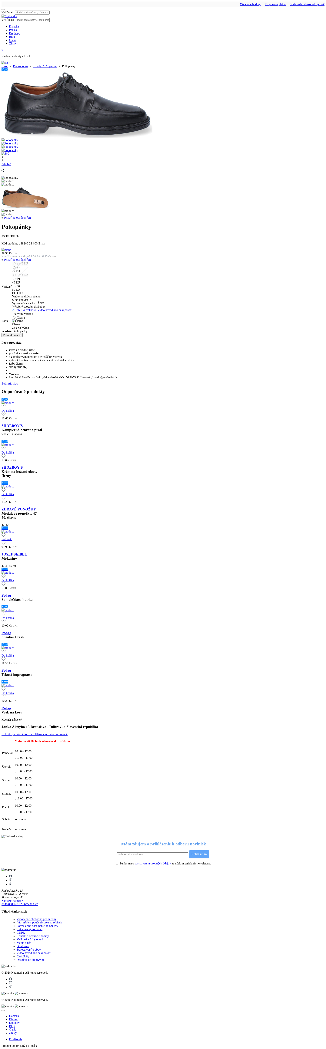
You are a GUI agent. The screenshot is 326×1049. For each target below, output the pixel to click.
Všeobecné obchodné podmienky (36, 919)
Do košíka (8, 410)
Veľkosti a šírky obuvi (30, 939)
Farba (5, 320)
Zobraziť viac (10, 383)
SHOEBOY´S (12, 426)
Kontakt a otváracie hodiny (33, 936)
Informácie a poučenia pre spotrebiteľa (39, 922)
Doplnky (14, 33)
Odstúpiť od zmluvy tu (30, 959)
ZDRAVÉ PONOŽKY (19, 509)
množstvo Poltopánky (14, 331)
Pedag (6, 595)
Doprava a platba (275, 4)
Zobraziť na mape (12, 900)
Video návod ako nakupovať (307, 4)
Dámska (14, 26)
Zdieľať (6, 164)
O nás (12, 40)
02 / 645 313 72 (28, 904)
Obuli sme (23, 946)
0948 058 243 (10, 904)
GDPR (21, 932)
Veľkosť (7, 286)
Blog (12, 36)
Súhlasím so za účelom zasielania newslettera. (165, 863)
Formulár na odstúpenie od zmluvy (37, 925)
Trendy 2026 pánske (45, 66)
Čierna (21, 317)
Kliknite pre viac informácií (18, 734)
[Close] (3, 1010)
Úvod (5, 66)
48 (18, 275)
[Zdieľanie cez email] (3, 167)
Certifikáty (23, 956)
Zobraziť (7, 539)
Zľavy (13, 43)
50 (18, 286)
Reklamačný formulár (29, 929)
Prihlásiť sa (199, 854)
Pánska (13, 29)
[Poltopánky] (77, 136)
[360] (5, 153)
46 (18, 263)
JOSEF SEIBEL (14, 554)
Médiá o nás (24, 942)
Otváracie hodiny (250, 4)
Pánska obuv (20, 66)
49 (18, 279)
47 (18, 267)
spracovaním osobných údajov (153, 863)
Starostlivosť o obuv (29, 949)
